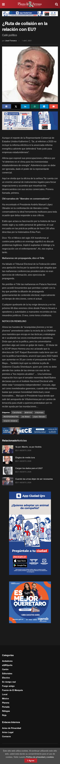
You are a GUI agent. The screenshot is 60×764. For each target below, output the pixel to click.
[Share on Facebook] (6, 106)
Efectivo (6, 677)
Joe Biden (25, 416)
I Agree (30, 760)
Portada (5, 706)
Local (4, 694)
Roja (4, 715)
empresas (39, 412)
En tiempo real (9, 681)
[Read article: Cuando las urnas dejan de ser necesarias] (7, 481)
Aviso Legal (7, 732)
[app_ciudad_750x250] (30, 120)
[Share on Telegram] (44, 106)
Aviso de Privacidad (11, 728)
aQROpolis (7, 665)
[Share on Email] (53, 106)
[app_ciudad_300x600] (30, 532)
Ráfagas (6, 711)
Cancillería (16, 412)
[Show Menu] (3, 4)
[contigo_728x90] (30, 430)
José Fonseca (11, 40)
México (5, 698)
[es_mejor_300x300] (30, 602)
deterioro (28, 412)
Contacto (6, 736)
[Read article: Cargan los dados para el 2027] (7, 471)
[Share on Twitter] (16, 106)
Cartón (5, 669)
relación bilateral (10, 421)
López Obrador (39, 416)
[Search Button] (56, 4)
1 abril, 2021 (27, 40)
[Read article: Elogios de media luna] (7, 460)
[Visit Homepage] (30, 4)
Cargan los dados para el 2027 (29, 468)
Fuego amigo (8, 686)
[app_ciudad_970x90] (30, 13)
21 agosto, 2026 (24, 450)
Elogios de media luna (25, 457)
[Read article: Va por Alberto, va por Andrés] (7, 449)
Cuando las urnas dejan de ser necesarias (34, 478)
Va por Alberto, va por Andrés (28, 446)
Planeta (5, 702)
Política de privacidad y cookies (40, 757)
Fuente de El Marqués (12, 690)
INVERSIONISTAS (10, 416)
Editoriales (7, 673)
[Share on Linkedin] (25, 106)
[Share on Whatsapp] (34, 106)
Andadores (7, 661)
